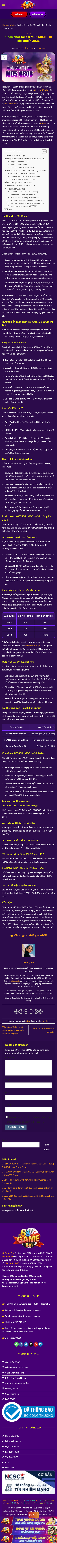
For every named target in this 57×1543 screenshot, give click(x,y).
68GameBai (15, 981)
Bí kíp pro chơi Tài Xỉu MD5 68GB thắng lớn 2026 (25, 170)
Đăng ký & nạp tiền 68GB (19, 162)
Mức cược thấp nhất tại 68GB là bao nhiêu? (26, 200)
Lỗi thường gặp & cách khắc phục (19, 182)
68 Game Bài (11, 103)
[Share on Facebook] (21, 1011)
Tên (7, 1080)
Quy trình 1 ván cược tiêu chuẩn (22, 167)
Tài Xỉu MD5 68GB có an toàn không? (24, 192)
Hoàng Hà (41, 48)
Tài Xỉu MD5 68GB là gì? (15, 155)
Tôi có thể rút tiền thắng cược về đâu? (24, 198)
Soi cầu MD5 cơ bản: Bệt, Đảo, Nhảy (23, 173)
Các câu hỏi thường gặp (15, 189)
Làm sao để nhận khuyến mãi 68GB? (23, 206)
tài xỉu (12, 25)
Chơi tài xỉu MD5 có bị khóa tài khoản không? (27, 203)
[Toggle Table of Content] (43, 151)
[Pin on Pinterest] (36, 1011)
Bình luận (10, 1057)
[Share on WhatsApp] (16, 1011)
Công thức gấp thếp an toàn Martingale (25, 176)
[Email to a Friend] (31, 1011)
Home (5, 25)
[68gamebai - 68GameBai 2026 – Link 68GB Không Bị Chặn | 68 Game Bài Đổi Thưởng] (28, 4)
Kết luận (8, 209)
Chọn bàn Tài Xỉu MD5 (18, 164)
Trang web (10, 1105)
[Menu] (3, 4)
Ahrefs (43, 123)
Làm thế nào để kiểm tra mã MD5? (23, 195)
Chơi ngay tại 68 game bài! (30, 935)
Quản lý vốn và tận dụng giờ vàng (22, 179)
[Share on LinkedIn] (40, 1011)
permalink (45, 1021)
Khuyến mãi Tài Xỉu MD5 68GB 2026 (20, 185)
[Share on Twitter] (26, 1011)
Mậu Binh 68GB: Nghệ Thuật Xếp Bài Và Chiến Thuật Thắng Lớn (13, 1030)
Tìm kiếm (6, 1140)
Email (8, 1092)
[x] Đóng (33, 1515)
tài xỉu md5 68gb (33, 645)
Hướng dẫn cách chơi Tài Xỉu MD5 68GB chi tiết (25, 159)
